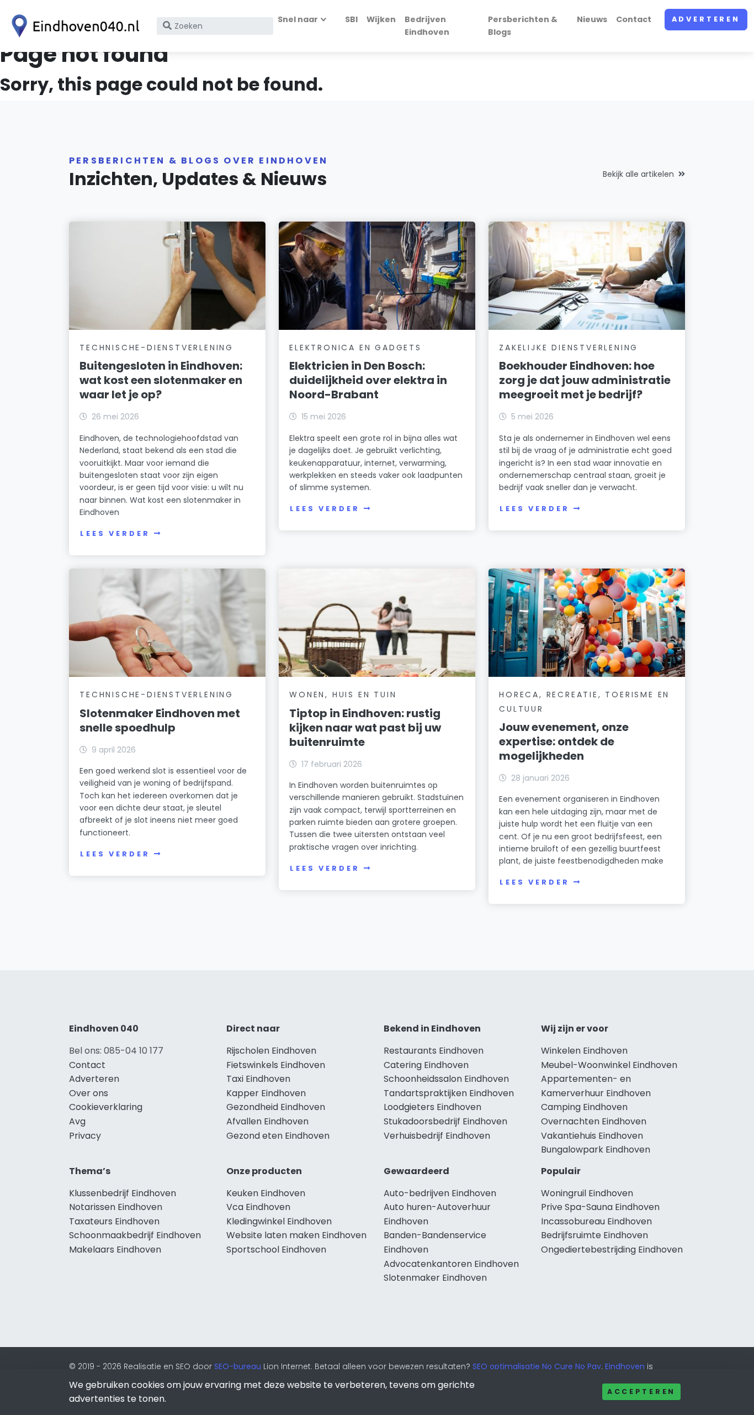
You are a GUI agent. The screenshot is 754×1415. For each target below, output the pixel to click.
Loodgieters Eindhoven (432, 1107)
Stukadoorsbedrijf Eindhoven (445, 1121)
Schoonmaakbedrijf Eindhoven (135, 1235)
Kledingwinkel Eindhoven (279, 1221)
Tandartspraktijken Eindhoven (449, 1093)
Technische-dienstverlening (156, 347)
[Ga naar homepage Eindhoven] (73, 25)
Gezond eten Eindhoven (278, 1135)
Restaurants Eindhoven (434, 1050)
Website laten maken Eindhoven (296, 1235)
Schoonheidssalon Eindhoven (446, 1078)
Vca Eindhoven (258, 1207)
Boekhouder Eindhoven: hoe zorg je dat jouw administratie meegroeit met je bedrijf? (585, 380)
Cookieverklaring (105, 1107)
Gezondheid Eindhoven (275, 1107)
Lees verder (115, 533)
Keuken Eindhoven (265, 1193)
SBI (351, 19)
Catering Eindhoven (426, 1065)
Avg (77, 1121)
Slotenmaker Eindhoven (435, 1277)
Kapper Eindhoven (266, 1093)
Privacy (85, 1135)
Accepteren (641, 1391)
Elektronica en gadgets (355, 347)
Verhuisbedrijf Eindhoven (437, 1135)
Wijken (381, 19)
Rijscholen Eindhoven (271, 1050)
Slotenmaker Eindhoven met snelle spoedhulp (159, 720)
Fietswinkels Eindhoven (275, 1065)
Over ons (88, 1093)
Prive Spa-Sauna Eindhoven (600, 1207)
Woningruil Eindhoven (587, 1193)
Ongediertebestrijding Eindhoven (612, 1249)
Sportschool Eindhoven (276, 1249)
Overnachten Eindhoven (593, 1121)
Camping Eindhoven (584, 1107)
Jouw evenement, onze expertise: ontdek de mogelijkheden (564, 741)
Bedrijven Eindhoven (427, 26)
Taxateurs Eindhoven (114, 1221)
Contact (633, 19)
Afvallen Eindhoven (267, 1121)
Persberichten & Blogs (522, 26)
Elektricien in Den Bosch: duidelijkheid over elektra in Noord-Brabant (368, 380)
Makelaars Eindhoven (115, 1249)
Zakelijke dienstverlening (568, 347)
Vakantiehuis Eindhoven (592, 1135)
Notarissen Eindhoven (115, 1207)
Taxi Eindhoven (258, 1078)
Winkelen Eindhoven (584, 1050)
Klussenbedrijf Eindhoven (122, 1193)
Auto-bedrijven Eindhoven (440, 1193)
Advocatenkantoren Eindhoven (451, 1264)
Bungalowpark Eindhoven (595, 1149)
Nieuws (592, 19)
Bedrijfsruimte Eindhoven (594, 1235)
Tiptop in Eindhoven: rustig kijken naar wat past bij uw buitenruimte (365, 728)
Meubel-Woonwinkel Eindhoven (609, 1065)
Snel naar (298, 19)
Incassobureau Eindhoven (596, 1221)
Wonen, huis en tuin (342, 694)
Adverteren (706, 19)
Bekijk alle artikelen (638, 174)
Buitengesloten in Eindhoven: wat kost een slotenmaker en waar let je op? (160, 380)
